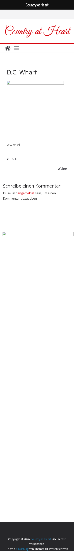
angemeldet (25, 193)
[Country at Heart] (7, 48)
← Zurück (10, 159)
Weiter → (64, 169)
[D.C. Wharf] (35, 83)
